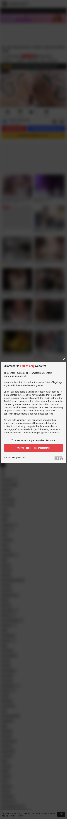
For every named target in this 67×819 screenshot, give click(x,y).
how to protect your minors (15, 457)
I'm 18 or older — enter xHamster (33, 448)
